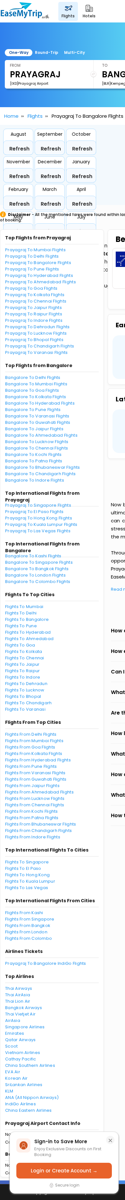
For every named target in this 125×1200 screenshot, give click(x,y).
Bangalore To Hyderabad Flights (40, 403)
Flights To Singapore (27, 862)
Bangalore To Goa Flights (32, 390)
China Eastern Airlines (28, 1110)
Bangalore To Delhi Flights (33, 377)
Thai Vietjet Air (20, 1014)
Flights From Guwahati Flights (36, 779)
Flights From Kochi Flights (31, 811)
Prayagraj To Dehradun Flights (37, 327)
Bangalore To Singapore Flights (39, 562)
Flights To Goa (20, 645)
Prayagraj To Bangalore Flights (38, 263)
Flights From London (26, 932)
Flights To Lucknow (25, 690)
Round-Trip (46, 52)
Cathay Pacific (20, 1059)
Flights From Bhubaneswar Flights (40, 824)
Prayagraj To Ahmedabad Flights (40, 282)
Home (11, 116)
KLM (9, 1091)
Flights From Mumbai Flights (34, 741)
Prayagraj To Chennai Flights (35, 301)
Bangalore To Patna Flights (34, 461)
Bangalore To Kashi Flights (33, 556)
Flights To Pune (21, 626)
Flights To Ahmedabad (29, 639)
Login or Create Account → (64, 1170)
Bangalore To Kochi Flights (33, 454)
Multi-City (74, 52)
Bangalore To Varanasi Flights (37, 416)
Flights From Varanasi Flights (35, 773)
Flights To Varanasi (25, 709)
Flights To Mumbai (24, 607)
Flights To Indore (22, 677)
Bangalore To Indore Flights (34, 480)
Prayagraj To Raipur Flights (33, 314)
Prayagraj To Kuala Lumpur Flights (41, 524)
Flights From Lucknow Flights (34, 798)
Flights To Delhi (21, 613)
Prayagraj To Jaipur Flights (33, 307)
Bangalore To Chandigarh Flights (40, 474)
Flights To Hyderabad (28, 632)
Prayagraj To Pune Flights (32, 269)
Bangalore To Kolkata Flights (35, 397)
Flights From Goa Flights (30, 747)
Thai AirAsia (17, 995)
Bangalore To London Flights (35, 575)
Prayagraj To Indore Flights (34, 320)
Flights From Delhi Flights (31, 734)
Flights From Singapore (29, 919)
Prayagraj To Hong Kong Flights (38, 518)
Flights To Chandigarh (28, 703)
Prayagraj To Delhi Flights (32, 256)
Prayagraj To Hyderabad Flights (39, 275)
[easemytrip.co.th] (25, 11)
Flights (35, 116)
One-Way (19, 52)
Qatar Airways (20, 1040)
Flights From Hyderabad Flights (38, 760)
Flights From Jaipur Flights (32, 786)
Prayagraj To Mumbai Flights (35, 250)
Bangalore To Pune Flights (33, 410)
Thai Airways (18, 988)
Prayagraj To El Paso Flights (34, 512)
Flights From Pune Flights (31, 766)
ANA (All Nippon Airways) (32, 1097)
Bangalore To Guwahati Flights (38, 422)
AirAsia (12, 1020)
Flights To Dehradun (26, 684)
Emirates (14, 1033)
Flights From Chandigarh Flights (38, 830)
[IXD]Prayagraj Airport (29, 83)
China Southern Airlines (30, 1065)
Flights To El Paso (23, 868)
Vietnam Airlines (22, 1053)
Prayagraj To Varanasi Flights (36, 352)
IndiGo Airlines (20, 1104)
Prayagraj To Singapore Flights (38, 505)
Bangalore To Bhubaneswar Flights (42, 467)
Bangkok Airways (23, 1008)
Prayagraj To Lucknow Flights (36, 333)
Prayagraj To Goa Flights (31, 288)
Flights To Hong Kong (27, 875)
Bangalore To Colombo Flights (37, 582)
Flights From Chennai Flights (34, 805)
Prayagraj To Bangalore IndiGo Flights (45, 963)
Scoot (11, 1046)
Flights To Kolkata (23, 651)
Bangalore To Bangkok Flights (37, 569)
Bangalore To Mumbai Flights (36, 384)
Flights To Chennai (24, 658)
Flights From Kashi (24, 913)
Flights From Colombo (28, 938)
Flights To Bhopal (23, 696)
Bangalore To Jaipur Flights (34, 429)
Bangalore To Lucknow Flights (36, 442)
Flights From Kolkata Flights (33, 753)
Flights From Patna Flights (32, 818)
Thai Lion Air (17, 1001)
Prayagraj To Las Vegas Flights (38, 531)
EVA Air (12, 1072)
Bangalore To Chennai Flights (36, 448)
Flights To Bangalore (27, 619)
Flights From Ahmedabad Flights (39, 792)
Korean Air (16, 1078)
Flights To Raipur (22, 671)
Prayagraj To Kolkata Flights (34, 295)
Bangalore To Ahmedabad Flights (41, 435)
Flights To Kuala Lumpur (30, 881)
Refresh (19, 148)
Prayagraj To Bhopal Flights (34, 340)
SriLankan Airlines (24, 1085)
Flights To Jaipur (22, 664)
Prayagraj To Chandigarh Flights (39, 346)
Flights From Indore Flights (32, 837)
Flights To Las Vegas (26, 888)
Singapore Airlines (25, 1027)
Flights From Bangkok (27, 925)
